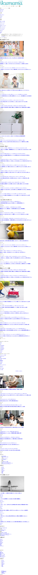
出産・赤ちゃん (5, 458)
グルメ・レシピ (8, 462)
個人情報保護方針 (3, 571)
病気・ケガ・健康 (5, 461)
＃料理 (2, 471)
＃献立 (2, 566)
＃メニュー (2, 470)
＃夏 (2, 472)
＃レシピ (2, 467)
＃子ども (2, 560)
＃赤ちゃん (2, 563)
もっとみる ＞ (3, 36)
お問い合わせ (3, 573)
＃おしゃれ (2, 468)
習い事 (1, 551)
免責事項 (2, 572)
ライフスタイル (8, 463)
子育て (5, 459)
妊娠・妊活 (1, 552)
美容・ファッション (2, 556)
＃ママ (2, 469)
